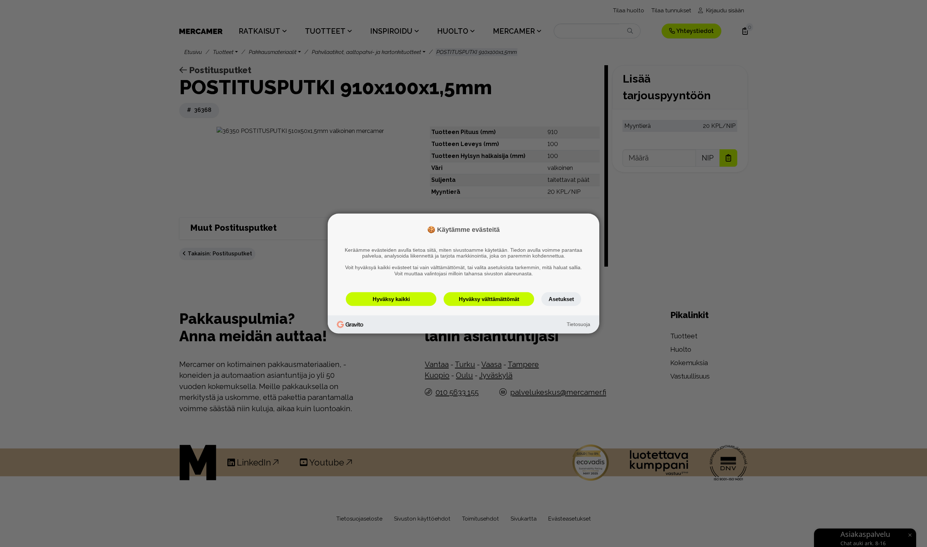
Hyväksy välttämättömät (489, 299)
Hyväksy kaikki (391, 299)
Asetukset (561, 299)
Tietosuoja (578, 324)
